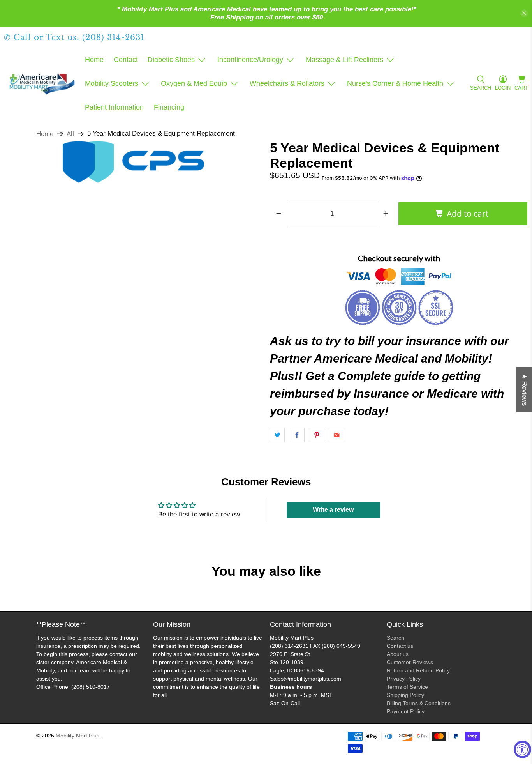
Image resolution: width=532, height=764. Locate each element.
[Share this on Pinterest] (317, 435)
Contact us (400, 646)
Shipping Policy (405, 695)
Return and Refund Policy (418, 670)
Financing (169, 107)
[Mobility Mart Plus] (42, 84)
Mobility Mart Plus (77, 735)
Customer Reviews (410, 662)
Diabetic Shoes (171, 60)
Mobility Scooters (111, 83)
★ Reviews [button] (524, 389)
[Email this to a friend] (336, 435)
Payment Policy (406, 711)
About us (398, 654)
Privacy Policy (404, 679)
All (70, 134)
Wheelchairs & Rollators (287, 83)
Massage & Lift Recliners (344, 60)
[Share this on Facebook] (297, 435)
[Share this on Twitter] (277, 435)
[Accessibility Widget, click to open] (522, 749)
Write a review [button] (333, 509)
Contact (126, 60)
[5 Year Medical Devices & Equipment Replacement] (133, 162)
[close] (524, 13)
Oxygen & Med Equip (194, 83)
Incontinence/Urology (250, 60)
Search (395, 638)
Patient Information (114, 107)
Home (94, 60)
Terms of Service (407, 687)
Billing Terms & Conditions (419, 703)
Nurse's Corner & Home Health (395, 83)
